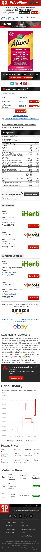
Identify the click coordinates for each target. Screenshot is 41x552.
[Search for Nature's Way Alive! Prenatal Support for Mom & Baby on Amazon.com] (20, 311)
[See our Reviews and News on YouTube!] (31, 516)
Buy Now (35, 13)
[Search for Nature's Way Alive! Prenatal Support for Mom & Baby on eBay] (20, 326)
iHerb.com (5, 213)
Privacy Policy (10, 529)
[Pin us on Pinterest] (15, 516)
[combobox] (20, 93)
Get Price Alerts (24, 13)
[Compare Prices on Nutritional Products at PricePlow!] (5, 508)
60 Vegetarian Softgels (9, 272)
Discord (22, 532)
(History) (11, 13)
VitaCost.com (6, 234)
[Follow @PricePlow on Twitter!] (10, 516)
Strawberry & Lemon (8, 222)
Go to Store (27, 77)
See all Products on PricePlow (22, 119)
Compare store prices (20, 116)
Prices (5, 13)
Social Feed (24, 526)
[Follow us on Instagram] (20, 516)
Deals (22, 522)
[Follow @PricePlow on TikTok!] (26, 516)
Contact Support (11, 522)
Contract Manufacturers (27, 529)
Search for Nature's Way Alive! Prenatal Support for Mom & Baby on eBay (20, 320)
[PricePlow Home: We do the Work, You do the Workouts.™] (6, 4)
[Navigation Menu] (37, 3)
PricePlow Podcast (26, 536)
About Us (9, 526)
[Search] (31, 3)
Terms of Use (10, 532)
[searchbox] (21, 93)
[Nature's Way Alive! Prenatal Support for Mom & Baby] (20, 50)
